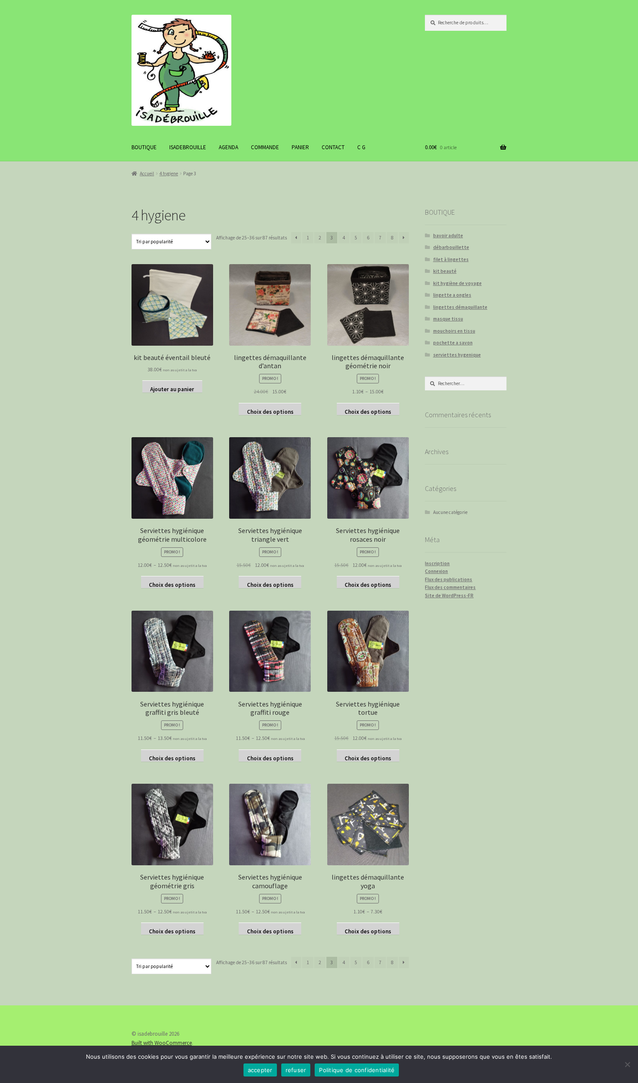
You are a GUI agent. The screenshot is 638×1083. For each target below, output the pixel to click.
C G (361, 147)
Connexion (436, 571)
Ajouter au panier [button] (172, 389)
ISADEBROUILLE (187, 147)
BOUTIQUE (144, 147)
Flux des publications (448, 579)
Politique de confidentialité (357, 1070)
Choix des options (270, 411)
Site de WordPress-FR (449, 595)
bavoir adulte (448, 235)
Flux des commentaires (450, 587)
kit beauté (445, 271)
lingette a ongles (452, 295)
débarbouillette (451, 247)
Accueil (147, 173)
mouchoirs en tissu (454, 331)
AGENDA (228, 147)
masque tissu (448, 319)
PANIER (300, 147)
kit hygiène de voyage (457, 283)
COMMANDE (265, 147)
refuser (296, 1070)
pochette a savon (453, 343)
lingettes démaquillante (460, 307)
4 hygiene (168, 173)
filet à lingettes (451, 259)
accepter (260, 1070)
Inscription (437, 563)
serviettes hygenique (457, 355)
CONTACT (333, 147)
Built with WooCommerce (162, 1043)
